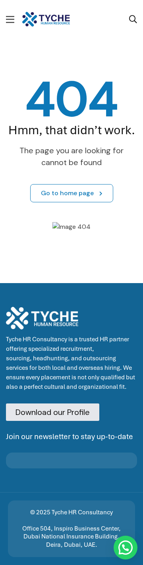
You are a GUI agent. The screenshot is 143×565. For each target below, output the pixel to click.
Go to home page (68, 193)
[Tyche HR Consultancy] (46, 19)
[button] (125, 547)
